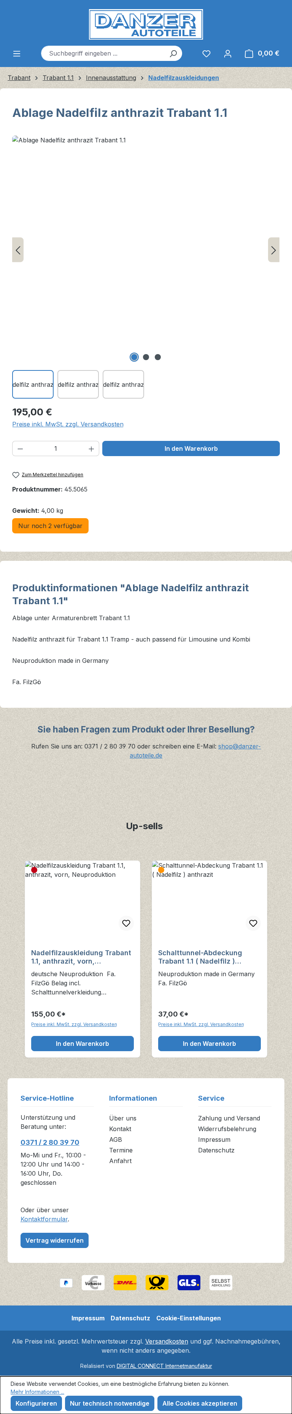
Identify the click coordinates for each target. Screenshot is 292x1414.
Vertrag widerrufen (54, 1240)
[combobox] (103, 53)
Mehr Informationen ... (37, 1391)
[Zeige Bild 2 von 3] (146, 357)
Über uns (122, 1118)
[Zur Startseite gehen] (146, 24)
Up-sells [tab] (144, 825)
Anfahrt (120, 1161)
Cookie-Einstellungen (188, 1318)
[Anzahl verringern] (20, 448)
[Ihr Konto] (228, 53)
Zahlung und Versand (229, 1118)
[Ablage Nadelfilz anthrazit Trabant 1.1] (145, 250)
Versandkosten (166, 1341)
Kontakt (120, 1129)
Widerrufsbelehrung (227, 1129)
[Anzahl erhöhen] (92, 448)
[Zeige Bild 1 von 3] (134, 357)
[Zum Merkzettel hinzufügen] (126, 923)
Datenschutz (216, 1150)
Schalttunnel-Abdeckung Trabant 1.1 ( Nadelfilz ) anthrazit (200, 957)
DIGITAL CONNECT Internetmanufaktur (164, 1366)
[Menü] (17, 53)
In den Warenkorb (191, 448)
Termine (121, 1150)
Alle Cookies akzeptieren (199, 1403)
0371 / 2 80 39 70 (50, 1142)
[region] (146, 267)
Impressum (214, 1139)
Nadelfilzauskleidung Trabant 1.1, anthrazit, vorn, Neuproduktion (81, 957)
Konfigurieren (36, 1403)
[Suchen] (173, 53)
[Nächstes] (273, 250)
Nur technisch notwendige (109, 1403)
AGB (115, 1139)
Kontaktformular (44, 1219)
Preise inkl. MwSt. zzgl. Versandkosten (68, 424)
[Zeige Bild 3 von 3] (158, 357)
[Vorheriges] (18, 250)
